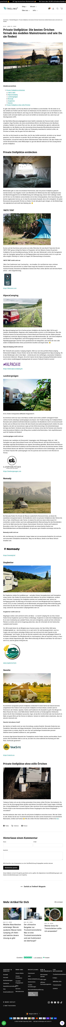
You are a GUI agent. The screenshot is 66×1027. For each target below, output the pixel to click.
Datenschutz (31, 982)
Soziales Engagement (19, 982)
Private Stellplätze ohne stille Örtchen (18, 105)
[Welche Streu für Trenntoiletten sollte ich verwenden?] (54, 914)
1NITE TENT (12, 93)
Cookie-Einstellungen (32, 985)
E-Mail (34, 842)
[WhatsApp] (4, 1023)
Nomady (10, 99)
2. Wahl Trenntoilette (9, 1005)
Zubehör (55, 988)
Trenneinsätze (57, 985)
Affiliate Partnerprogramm (45, 983)
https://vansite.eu (8, 755)
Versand (5, 977)
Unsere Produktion (19, 977)
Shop (24, 6)
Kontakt (5, 974)
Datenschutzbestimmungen (11, 875)
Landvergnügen (13, 97)
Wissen (32, 6)
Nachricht (5, 850)
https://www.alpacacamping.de (13, 369)
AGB (29, 976)
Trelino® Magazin (13, 20)
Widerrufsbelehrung (33, 979)
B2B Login (43, 979)
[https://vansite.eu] (33, 747)
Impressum (31, 973)
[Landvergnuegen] (33, 462)
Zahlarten (6, 983)
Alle (4, 26)
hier (58, 819)
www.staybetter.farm (9, 663)
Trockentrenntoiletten (59, 974)
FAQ (4, 989)
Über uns (25, 10)
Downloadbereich (8, 992)
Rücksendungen (7, 980)
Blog (17, 985)
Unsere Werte (20, 973)
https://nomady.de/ (9, 555)
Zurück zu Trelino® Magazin (34, 886)
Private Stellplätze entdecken (15, 90)
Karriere (18, 988)
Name (4, 842)
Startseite (5, 20)
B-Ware (55, 978)
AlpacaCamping (13, 95)
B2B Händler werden (44, 975)
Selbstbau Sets (57, 981)
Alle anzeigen (58, 902)
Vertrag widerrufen (32, 994)
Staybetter (11, 101)
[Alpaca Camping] (33, 364)
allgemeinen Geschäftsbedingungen (49, 873)
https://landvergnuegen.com (12, 471)
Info (34, 10)
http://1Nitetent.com (9, 288)
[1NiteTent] (33, 280)
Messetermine (20, 991)
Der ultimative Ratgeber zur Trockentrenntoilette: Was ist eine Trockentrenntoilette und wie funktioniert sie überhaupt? (33, 932)
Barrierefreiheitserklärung (33, 989)
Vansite (10, 103)
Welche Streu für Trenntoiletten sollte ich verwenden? (53, 928)
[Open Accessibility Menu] (62, 1023)
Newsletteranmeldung (8, 986)
